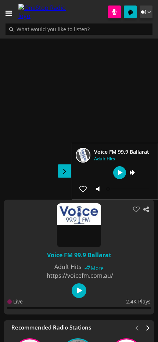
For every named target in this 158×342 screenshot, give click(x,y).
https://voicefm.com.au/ (80, 276)
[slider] (128, 189)
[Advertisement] (79, 115)
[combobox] (75, 29)
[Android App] (130, 12)
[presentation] (148, 327)
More (97, 268)
